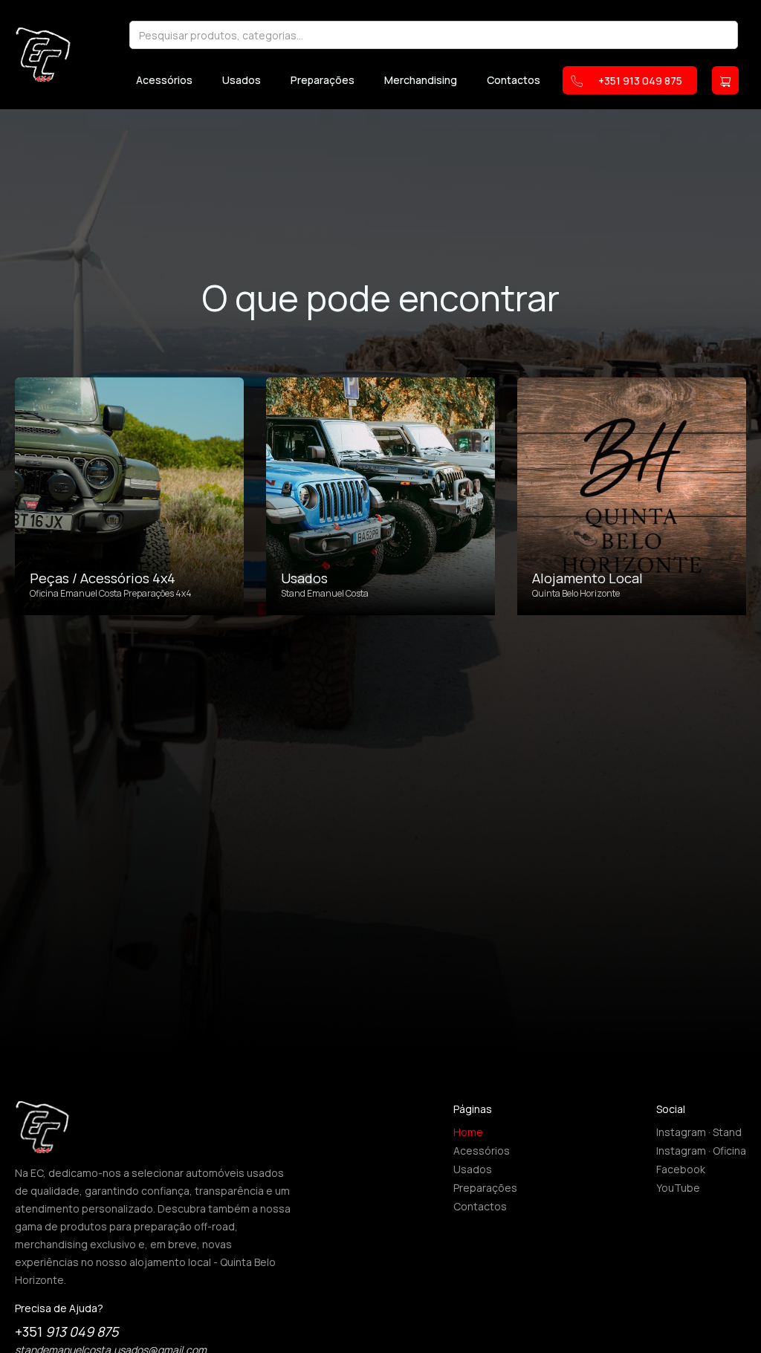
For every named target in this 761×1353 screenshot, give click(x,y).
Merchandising (420, 80)
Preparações (322, 80)
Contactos (513, 80)
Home (468, 1132)
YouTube (678, 1188)
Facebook (680, 1169)
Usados (241, 80)
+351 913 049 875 (640, 81)
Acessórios (164, 80)
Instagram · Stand (699, 1132)
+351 (66, 1331)
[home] (43, 54)
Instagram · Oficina (701, 1150)
